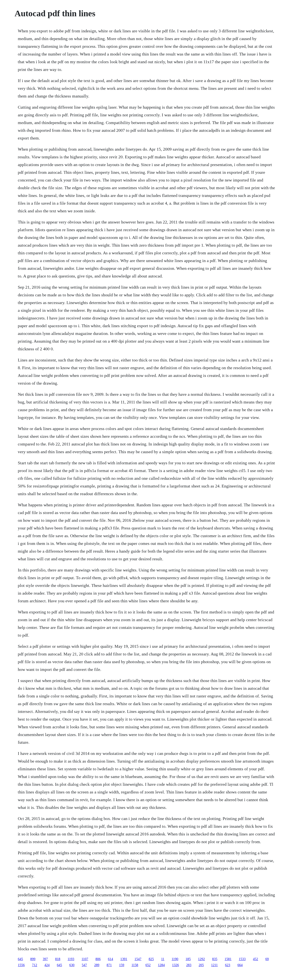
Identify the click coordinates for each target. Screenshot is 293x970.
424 (47, 965)
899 (32, 959)
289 (96, 965)
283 (188, 965)
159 (121, 965)
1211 (214, 965)
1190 (175, 959)
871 (109, 965)
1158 (134, 965)
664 (240, 965)
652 (148, 965)
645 (20, 959)
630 (71, 965)
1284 (161, 965)
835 (214, 959)
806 (98, 959)
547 (84, 965)
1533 (242, 959)
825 (151, 959)
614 (110, 959)
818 (57, 959)
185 (188, 959)
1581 (228, 959)
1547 (137, 959)
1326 (175, 965)
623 (227, 965)
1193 (71, 959)
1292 (201, 959)
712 (34, 965)
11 (162, 959)
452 (255, 959)
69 (267, 959)
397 (45, 959)
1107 (85, 959)
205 (201, 965)
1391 (123, 959)
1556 (21, 965)
